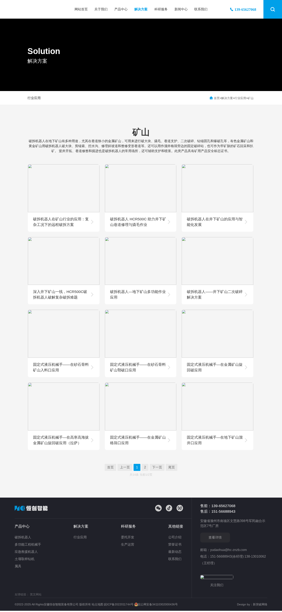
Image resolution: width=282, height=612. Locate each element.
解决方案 (141, 9)
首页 (217, 98)
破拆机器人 (23, 537)
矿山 (251, 98)
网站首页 (81, 9)
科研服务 (161, 9)
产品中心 (121, 9)
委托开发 (127, 537)
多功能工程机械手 (28, 544)
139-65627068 (245, 9)
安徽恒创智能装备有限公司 (36, 9)
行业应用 (34, 98)
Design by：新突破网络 (252, 604)
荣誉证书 (174, 544)
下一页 (157, 467)
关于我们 (101, 9)
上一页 (125, 467)
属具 (18, 566)
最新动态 (174, 551)
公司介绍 (174, 537)
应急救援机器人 (26, 551)
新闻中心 (181, 9)
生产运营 (127, 544)
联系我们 (200, 9)
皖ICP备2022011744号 (119, 604)
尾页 (171, 467)
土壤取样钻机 (24, 559)
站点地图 (98, 604)
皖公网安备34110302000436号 (158, 604)
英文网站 (35, 594)
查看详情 (215, 537)
